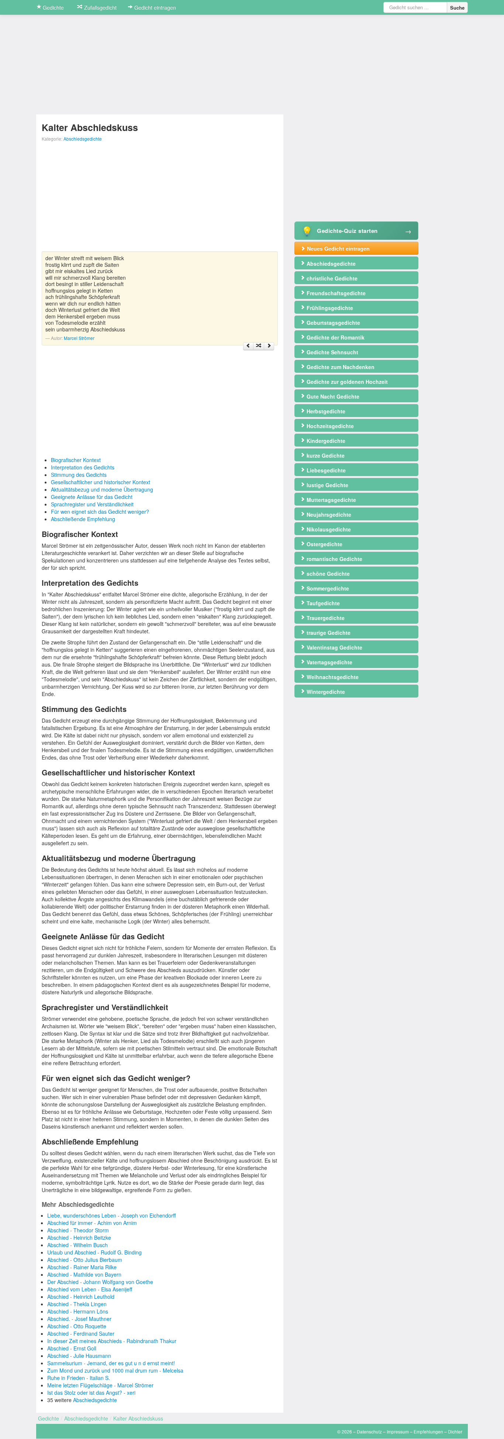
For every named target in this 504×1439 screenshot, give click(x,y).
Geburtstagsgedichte (332, 322)
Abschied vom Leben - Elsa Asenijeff (89, 1289)
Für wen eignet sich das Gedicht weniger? (100, 511)
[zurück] (248, 346)
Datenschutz (369, 1431)
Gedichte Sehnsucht (331, 352)
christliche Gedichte (331, 278)
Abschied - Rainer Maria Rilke (82, 1267)
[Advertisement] (160, 199)
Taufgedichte (322, 603)
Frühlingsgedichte (329, 307)
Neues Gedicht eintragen (337, 248)
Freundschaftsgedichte (335, 293)
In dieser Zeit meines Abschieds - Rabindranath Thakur (111, 1341)
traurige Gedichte (328, 632)
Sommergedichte (327, 588)
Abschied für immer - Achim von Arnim (92, 1222)
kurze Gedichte (325, 455)
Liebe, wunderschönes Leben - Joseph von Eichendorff (111, 1215)
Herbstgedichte (325, 411)
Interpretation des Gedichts (82, 467)
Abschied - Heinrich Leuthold (80, 1296)
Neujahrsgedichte (328, 514)
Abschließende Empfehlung (83, 519)
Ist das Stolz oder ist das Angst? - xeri (91, 1392)
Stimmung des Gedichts (79, 474)
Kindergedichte (325, 440)
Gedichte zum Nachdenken (339, 367)
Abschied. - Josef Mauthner (79, 1318)
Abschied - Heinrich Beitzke (79, 1237)
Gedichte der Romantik (335, 337)
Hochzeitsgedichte (329, 426)
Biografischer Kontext (76, 460)
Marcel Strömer (79, 338)
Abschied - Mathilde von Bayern (84, 1274)
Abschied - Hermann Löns (77, 1311)
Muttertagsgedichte (330, 499)
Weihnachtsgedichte (332, 677)
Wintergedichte (325, 691)
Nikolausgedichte (328, 529)
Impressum (398, 1431)
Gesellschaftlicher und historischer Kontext (100, 482)
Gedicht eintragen (154, 7)
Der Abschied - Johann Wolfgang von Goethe (100, 1281)
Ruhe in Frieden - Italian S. (78, 1377)
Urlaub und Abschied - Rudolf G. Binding (94, 1252)
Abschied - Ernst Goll (71, 1348)
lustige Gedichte (326, 485)
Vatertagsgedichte (328, 662)
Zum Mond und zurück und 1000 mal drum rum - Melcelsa (115, 1370)
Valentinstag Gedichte (333, 647)
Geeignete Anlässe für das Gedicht (91, 496)
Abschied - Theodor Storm (78, 1230)
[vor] (269, 346)
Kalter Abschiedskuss (138, 1418)
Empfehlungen (428, 1431)
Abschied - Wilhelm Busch (77, 1245)
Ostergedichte (323, 544)
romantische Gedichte (333, 558)
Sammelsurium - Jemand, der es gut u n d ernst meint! (111, 1363)
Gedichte (52, 7)
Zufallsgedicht (100, 7)
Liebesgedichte (325, 470)
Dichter (455, 1431)
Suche (457, 7)
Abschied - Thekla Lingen (77, 1304)
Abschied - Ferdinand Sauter (80, 1333)
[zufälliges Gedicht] (258, 346)
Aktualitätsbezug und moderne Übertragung (102, 489)
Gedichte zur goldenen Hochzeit (346, 381)
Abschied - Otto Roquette (76, 1326)
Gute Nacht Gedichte (332, 396)
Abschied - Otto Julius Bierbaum (84, 1259)
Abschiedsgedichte (82, 138)
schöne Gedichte (327, 573)
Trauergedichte (325, 618)
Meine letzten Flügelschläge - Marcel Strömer (100, 1385)
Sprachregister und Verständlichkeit (92, 504)
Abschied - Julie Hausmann (79, 1355)
